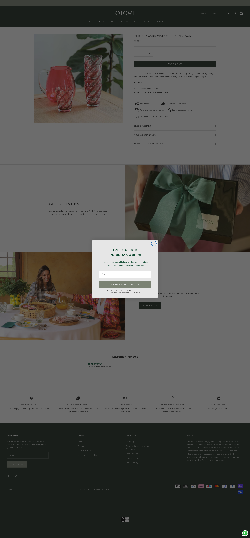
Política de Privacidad (137, 290)
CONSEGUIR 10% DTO (125, 284)
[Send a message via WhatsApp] (245, 533)
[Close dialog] (153, 243)
